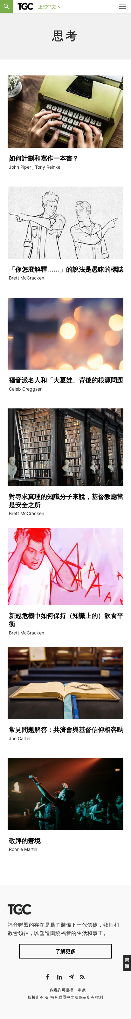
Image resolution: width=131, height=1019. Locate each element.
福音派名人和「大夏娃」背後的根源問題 (66, 380)
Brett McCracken (26, 277)
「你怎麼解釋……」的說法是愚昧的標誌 (66, 269)
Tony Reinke (47, 167)
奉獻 (82, 989)
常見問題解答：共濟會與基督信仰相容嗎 (66, 729)
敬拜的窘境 (25, 840)
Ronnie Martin (23, 849)
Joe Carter (20, 738)
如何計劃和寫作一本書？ (44, 158)
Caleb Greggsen (26, 389)
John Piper (20, 167)
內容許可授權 (61, 989)
